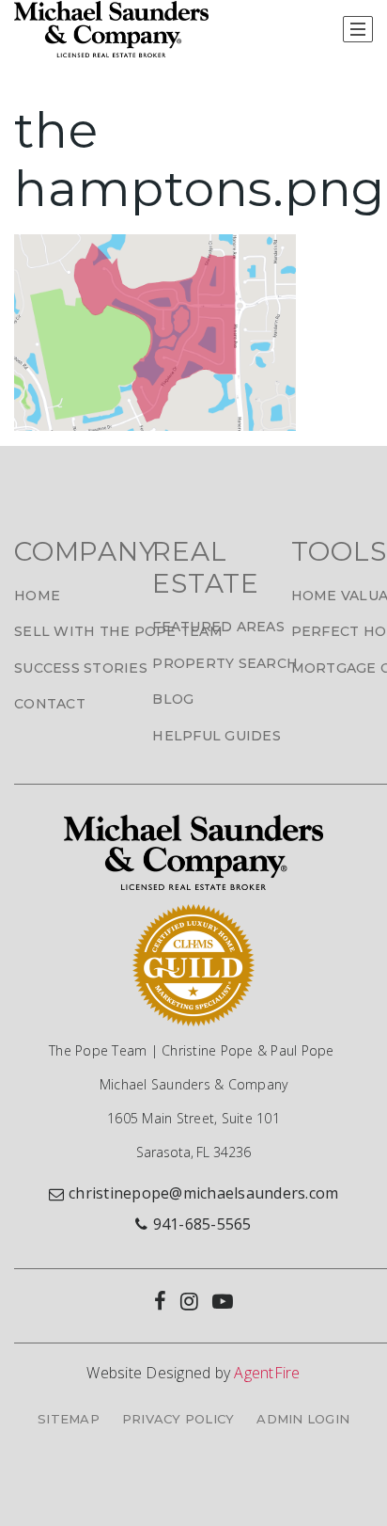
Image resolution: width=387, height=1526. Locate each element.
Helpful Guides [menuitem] (216, 735)
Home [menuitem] (37, 595)
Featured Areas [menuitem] (218, 626)
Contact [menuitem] (49, 703)
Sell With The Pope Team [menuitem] (118, 631)
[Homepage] (111, 29)
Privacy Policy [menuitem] (178, 1418)
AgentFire (267, 1372)
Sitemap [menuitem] (69, 1418)
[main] (193, 243)
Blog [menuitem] (173, 699)
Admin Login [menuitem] (302, 1418)
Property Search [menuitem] (225, 663)
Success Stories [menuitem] (80, 668)
